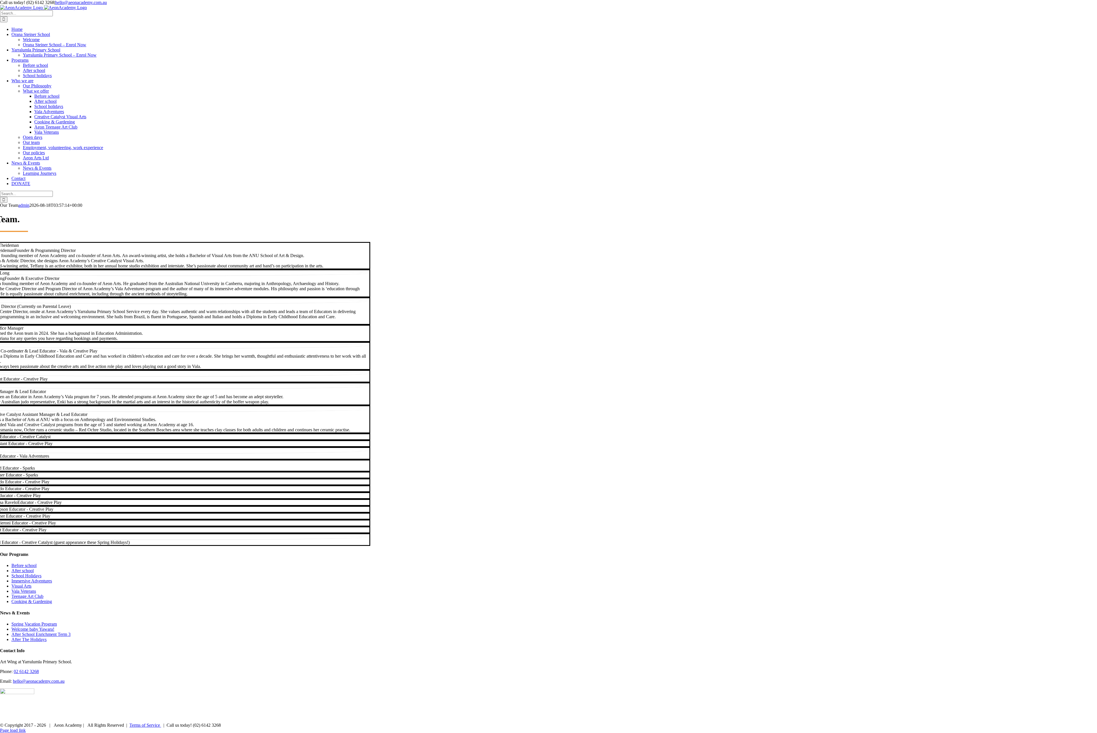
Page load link (13, 730)
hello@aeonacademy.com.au (81, 2)
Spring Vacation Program (34, 624)
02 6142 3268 (26, 671)
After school (22, 570)
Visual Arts (21, 586)
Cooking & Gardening (31, 601)
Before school (24, 565)
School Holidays (26, 575)
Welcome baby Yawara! (32, 629)
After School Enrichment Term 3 (41, 634)
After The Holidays (29, 639)
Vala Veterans (23, 591)
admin (23, 205)
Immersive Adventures (31, 580)
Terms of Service (145, 725)
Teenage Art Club (27, 596)
